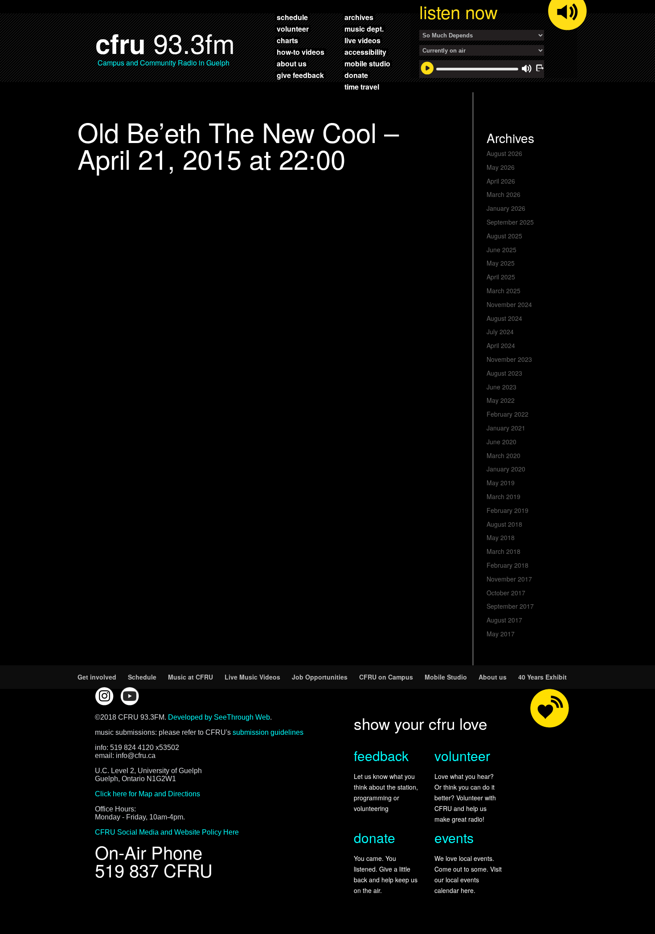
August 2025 (504, 235)
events (454, 837)
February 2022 (507, 414)
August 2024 (504, 318)
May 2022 (501, 400)
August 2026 (504, 153)
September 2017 (510, 606)
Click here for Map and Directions (147, 794)
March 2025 (503, 290)
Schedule (142, 676)
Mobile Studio (446, 676)
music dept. (364, 28)
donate (356, 74)
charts (287, 40)
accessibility (365, 51)
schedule (292, 16)
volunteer (293, 28)
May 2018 (501, 537)
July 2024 (500, 331)
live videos (362, 40)
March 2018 (503, 551)
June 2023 (501, 386)
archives (358, 16)
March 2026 (503, 194)
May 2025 (501, 262)
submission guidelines (268, 732)
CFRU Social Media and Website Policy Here (167, 832)
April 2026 (501, 180)
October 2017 (506, 592)
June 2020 (501, 441)
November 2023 (509, 359)
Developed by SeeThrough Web (219, 717)
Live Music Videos (252, 676)
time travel (361, 86)
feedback (381, 755)
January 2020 (506, 468)
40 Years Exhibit (542, 676)
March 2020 (503, 455)
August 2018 (504, 524)
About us (493, 676)
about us (292, 63)
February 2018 (507, 565)
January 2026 (506, 208)
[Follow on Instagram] (104, 696)
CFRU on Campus (386, 676)
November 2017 (509, 578)
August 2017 (504, 619)
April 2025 (501, 276)
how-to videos (300, 51)
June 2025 (501, 249)
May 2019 (501, 482)
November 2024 (509, 304)
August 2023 (504, 373)
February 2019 (507, 510)
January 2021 (506, 427)
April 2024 (501, 345)
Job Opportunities (320, 676)
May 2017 (501, 633)
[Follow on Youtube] (129, 696)
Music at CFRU (190, 676)
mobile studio (367, 63)
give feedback (300, 74)
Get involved (97, 676)
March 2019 (503, 496)
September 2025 (510, 221)
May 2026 (501, 167)
